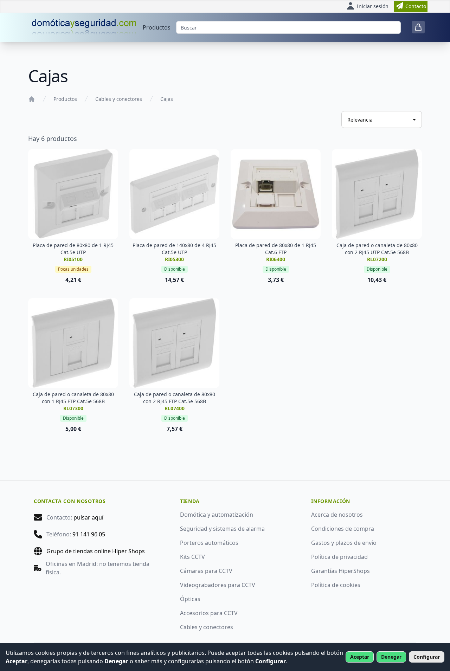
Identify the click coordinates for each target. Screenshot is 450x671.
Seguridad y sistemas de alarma (222, 529)
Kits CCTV (192, 557)
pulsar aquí (88, 517)
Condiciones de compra (342, 529)
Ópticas (190, 599)
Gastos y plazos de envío (344, 543)
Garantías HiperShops (340, 571)
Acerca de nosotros (337, 514)
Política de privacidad (339, 557)
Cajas (166, 99)
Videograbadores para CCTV (217, 585)
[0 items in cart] (418, 27)
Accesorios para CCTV (209, 613)
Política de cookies (335, 585)
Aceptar (359, 656)
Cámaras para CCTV (206, 571)
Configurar (426, 656)
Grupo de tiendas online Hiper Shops (95, 551)
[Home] (31, 99)
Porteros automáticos (209, 543)
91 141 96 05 (88, 534)
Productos (157, 27)
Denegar (391, 656)
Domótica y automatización (216, 514)
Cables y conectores (118, 99)
